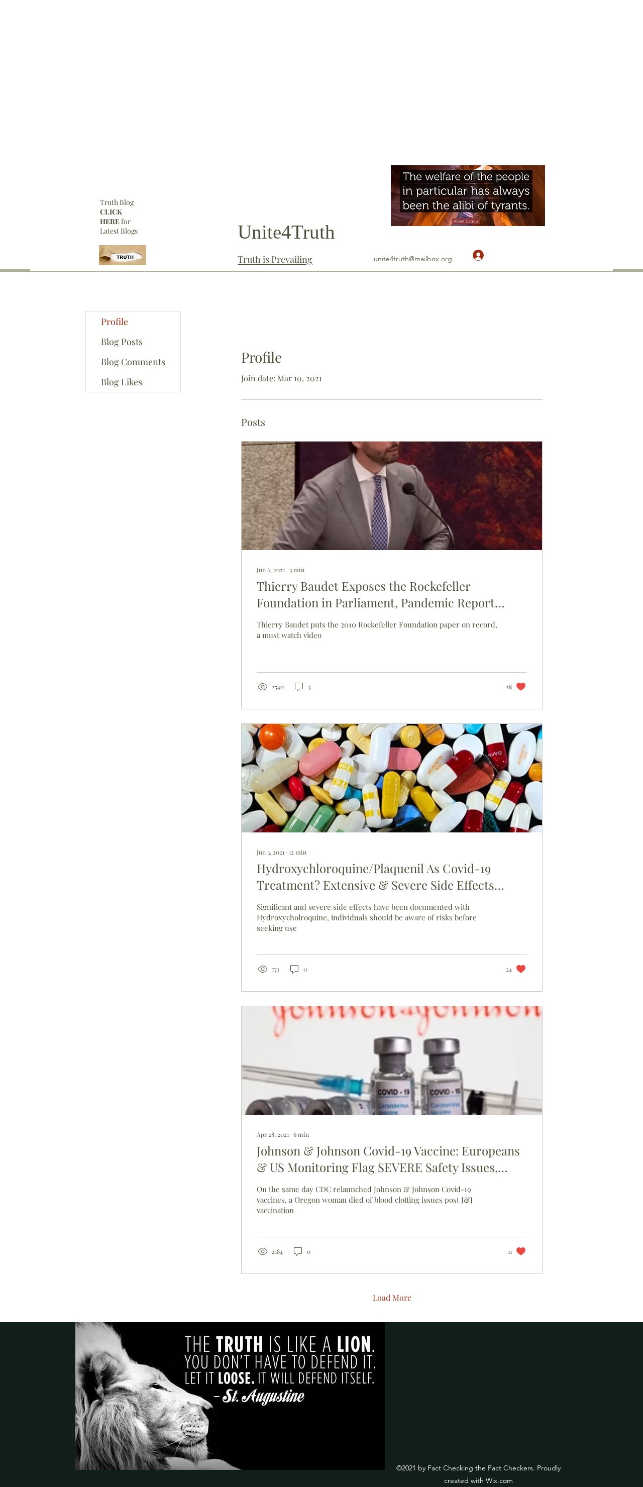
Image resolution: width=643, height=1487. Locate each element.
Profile (114, 321)
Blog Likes (121, 382)
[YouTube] (551, 170)
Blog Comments (133, 362)
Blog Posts (122, 342)
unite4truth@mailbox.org (413, 258)
